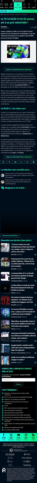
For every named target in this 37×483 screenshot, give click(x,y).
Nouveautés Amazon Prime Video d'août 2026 (17, 415)
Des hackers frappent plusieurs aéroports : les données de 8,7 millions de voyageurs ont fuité (22, 299)
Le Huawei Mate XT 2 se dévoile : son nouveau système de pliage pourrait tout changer (22, 275)
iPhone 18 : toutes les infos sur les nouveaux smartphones (16, 402)
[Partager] (35, 27)
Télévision (24, 14)
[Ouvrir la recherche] (35, 1)
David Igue (4, 27)
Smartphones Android (16, 281)
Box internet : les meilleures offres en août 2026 (17, 417)
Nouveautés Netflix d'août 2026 (13, 410)
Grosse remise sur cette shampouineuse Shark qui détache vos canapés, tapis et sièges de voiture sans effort (23, 248)
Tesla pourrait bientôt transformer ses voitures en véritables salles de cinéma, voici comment (23, 335)
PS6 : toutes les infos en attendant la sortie (16, 408)
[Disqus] (18, 212)
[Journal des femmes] (10, 454)
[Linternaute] (26, 458)
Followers (11, 438)
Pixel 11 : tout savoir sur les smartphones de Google (18, 397)
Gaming (13, 293)
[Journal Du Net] (10, 458)
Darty (21, 11)
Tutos (24, 7)
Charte (25, 445)
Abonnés (18, 438)
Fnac (25, 11)
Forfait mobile (30, 11)
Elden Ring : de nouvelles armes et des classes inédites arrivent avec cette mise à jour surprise (23, 323)
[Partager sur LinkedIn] (15, 162)
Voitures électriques (16, 341)
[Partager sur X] (3, 162)
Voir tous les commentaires (10, 235)
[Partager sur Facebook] (9, 162)
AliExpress (11, 11)
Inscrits (26, 438)
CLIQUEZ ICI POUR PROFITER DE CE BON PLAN (18, 70)
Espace (11, 7)
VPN (29, 7)
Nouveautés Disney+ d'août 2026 (13, 413)
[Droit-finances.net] (10, 461)
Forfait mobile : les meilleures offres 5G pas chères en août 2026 (19, 420)
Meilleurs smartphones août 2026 (13, 427)
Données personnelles (17, 445)
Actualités (13, 269)
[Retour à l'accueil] (18, 1)
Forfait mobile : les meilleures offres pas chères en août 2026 (19, 424)
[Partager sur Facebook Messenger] (21, 162)
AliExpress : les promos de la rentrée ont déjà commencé (16, 394)
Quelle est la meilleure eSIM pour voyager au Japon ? (22, 358)
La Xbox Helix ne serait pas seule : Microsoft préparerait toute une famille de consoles (23, 287)
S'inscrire (18, 384)
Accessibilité (31, 445)
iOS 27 (6, 406)
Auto (6, 7)
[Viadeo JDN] (10, 465)
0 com (32, 27)
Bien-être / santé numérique (18, 353)
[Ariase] (26, 465)
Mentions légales (7, 445)
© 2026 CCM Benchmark (19, 447)
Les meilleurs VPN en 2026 (11, 430)
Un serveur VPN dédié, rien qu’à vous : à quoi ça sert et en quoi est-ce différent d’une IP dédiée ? (23, 311)
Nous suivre (33, 162)
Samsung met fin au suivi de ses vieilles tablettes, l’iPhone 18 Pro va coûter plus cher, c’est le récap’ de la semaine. (23, 262)
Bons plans (18, 7)
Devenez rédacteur (18, 444)
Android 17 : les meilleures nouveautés (14, 399)
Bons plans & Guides (9, 14)
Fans (4, 438)
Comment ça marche (16, 317)
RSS (33, 438)
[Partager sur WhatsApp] (27, 162)
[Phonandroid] (4, 470)
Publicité (32, 444)
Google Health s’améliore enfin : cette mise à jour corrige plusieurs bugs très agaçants (23, 347)
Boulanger (17, 11)
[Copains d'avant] (26, 461)
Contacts (27, 444)
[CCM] (26, 454)
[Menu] (2, 1)
